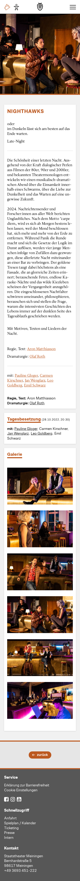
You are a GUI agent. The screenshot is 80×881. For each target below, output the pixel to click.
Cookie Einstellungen (21, 790)
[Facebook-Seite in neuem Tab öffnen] (6, 799)
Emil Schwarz (35, 385)
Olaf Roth (37, 356)
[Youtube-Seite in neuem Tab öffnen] (19, 799)
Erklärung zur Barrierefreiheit (26, 785)
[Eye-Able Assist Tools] (17, 7)
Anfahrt (10, 818)
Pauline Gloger (26, 375)
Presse (9, 832)
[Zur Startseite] (40, 6)
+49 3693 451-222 (20, 870)
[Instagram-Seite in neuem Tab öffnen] (12, 799)
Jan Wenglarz (35, 380)
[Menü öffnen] (72, 7)
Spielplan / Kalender (20, 823)
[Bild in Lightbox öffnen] (40, 486)
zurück (42, 754)
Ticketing (11, 827)
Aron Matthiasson (41, 348)
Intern (9, 837)
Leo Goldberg (41, 433)
